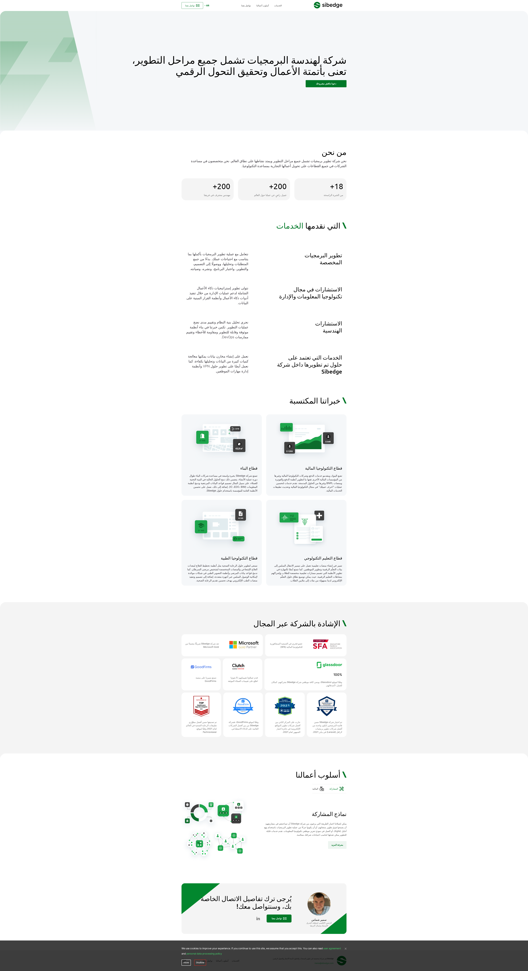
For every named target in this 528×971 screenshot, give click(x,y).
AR (207, 5)
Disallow (200, 962)
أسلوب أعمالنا (262, 5)
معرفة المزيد (337, 845)
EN (207, 8)
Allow (186, 962)
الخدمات (278, 5)
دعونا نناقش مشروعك (326, 83)
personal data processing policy (204, 953)
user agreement (332, 948)
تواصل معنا (246, 5)
